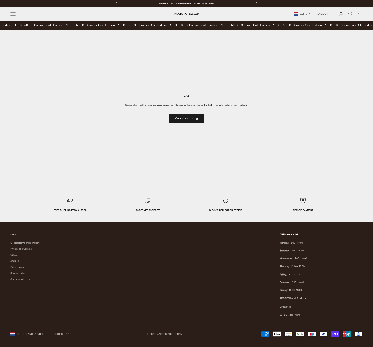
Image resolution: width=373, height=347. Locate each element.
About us (14, 260)
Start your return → (20, 279)
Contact (14, 254)
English (322, 13)
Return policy (17, 266)
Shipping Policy (18, 272)
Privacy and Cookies (21, 248)
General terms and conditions (25, 242)
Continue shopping (186, 118)
